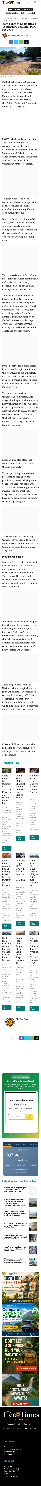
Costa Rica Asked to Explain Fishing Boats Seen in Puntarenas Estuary (6, 873)
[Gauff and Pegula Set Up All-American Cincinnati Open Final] (33, 1250)
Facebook (11, 1424)
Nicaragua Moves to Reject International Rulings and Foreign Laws (15, 1261)
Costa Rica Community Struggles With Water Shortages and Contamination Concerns (15, 1202)
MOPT (16, 106)
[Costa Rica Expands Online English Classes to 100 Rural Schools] (6, 933)
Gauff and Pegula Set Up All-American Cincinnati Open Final (15, 1249)
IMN (5, 691)
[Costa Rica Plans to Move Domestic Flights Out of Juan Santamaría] (34, 855)
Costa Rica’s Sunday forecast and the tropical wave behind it (15, 1237)
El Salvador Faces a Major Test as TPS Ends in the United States (15, 1225)
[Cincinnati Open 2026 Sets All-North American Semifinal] (20, 855)
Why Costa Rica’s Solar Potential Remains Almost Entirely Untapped (15, 1213)
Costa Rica (10, 18)
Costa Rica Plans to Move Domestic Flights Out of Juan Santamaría (34, 873)
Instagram (26, 1424)
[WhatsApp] (21, 42)
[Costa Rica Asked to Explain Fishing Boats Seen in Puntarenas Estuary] (6, 855)
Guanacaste (16, 1144)
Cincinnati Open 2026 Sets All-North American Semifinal (20, 871)
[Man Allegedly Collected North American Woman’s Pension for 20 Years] (34, 933)
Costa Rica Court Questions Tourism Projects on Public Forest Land (6, 789)
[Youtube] (25, 1428)
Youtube (32, 1428)
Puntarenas (33, 1144)
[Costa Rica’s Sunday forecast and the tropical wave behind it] (33, 1238)
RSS (8, 1428)
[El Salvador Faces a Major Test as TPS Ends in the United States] (33, 1226)
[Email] (26, 42)
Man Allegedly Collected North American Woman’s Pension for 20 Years (34, 952)
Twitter (19, 1428)
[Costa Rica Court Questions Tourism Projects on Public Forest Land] (6, 770)
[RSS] (3, 1428)
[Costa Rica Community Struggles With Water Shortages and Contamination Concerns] (33, 1202)
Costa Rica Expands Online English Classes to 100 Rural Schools (6, 949)
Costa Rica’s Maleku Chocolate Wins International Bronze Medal (20, 786)
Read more (5, 848)
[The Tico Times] (5, 35)
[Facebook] (11, 42)
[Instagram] (19, 1424)
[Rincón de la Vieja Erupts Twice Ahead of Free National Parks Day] (33, 1190)
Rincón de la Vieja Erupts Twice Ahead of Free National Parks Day (15, 1189)
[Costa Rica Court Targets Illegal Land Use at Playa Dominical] (20, 933)
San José (8, 1144)
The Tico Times (15, 35)
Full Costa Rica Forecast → (21, 1169)
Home (4, 18)
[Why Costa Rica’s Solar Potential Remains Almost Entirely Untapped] (33, 1214)
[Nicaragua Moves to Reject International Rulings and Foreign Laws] (33, 1262)
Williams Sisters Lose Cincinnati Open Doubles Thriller (34, 784)
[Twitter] (16, 42)
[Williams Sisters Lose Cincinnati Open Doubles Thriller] (34, 770)
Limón (25, 1144)
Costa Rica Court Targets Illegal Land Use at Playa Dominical (20, 950)
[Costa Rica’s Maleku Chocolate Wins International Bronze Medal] (20, 770)
